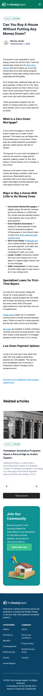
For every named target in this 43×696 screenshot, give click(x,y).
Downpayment (9, 646)
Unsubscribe (31, 689)
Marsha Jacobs (17, 41)
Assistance (8, 635)
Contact (25, 657)
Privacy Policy (28, 643)
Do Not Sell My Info (28, 686)
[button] (6, 486)
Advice (6, 629)
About (24, 629)
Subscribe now (19, 547)
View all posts (21, 495)
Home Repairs (9, 663)
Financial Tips (9, 652)
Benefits (6, 640)
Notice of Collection (16, 689)
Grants (6, 657)
